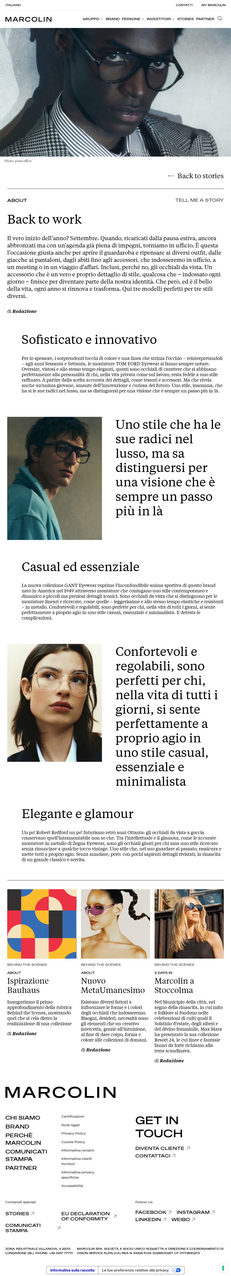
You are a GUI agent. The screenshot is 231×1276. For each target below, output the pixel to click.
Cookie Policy (73, 1142)
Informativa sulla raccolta (72, 1270)
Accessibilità (72, 1186)
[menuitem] (93, 19)
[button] (221, 19)
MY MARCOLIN (214, 5)
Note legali (70, 1125)
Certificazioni (72, 1116)
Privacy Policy (73, 1133)
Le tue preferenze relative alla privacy (135, 1270)
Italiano (13, 5)
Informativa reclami (77, 1150)
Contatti (184, 5)
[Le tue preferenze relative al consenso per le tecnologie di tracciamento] (223, 1268)
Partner (21, 1168)
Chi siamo (22, 1118)
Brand (17, 1126)
